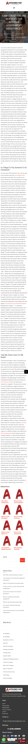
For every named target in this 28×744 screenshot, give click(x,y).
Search (5, 557)
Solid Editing (6, 675)
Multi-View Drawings (8, 665)
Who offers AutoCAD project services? (13, 575)
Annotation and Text (8, 640)
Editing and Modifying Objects (10, 659)
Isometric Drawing (8, 662)
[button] (14, 8)
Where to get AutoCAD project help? (12, 602)
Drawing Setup (7, 652)
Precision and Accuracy (9, 671)
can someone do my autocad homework (15, 303)
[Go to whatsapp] (3, 739)
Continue (23, 422)
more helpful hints (19, 175)
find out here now (6, 382)
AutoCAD (5, 643)
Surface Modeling (7, 678)
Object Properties (7, 668)
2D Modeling (6, 633)
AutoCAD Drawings (8, 646)
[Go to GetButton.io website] (3, 742)
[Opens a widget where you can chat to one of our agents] (22, 741)
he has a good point (6, 433)
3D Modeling (6, 636)
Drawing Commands (8, 649)
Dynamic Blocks (7, 656)
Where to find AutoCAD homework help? (13, 583)
